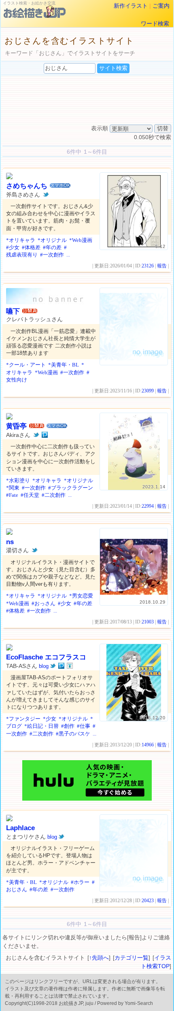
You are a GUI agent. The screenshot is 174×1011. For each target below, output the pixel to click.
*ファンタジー (23, 719)
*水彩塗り (18, 480)
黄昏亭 (16, 426)
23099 (148, 391)
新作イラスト (131, 5)
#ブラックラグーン (70, 488)
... (68, 255)
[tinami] (70, 666)
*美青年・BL (63, 365)
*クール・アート (26, 365)
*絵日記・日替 (41, 726)
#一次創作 (52, 255)
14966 (148, 745)
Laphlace (20, 828)
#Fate (12, 495)
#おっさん (43, 603)
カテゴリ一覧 (132, 957)
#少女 (12, 247)
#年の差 (52, 247)
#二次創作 (54, 495)
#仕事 (83, 726)
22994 (148, 506)
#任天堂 (30, 495)
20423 (148, 900)
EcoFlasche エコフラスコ (46, 657)
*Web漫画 (80, 240)
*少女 (49, 719)
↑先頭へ (99, 957)
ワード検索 (155, 23)
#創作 (67, 726)
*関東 (12, 488)
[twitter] (46, 194)
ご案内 (161, 5)
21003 (148, 622)
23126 (148, 266)
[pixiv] (44, 435)
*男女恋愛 (81, 596)
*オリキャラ (20, 240)
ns (10, 542)
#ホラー (80, 882)
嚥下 (13, 311)
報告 (162, 266)
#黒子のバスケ (73, 734)
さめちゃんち (26, 186)
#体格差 (31, 247)
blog (44, 666)
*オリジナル (52, 240)
